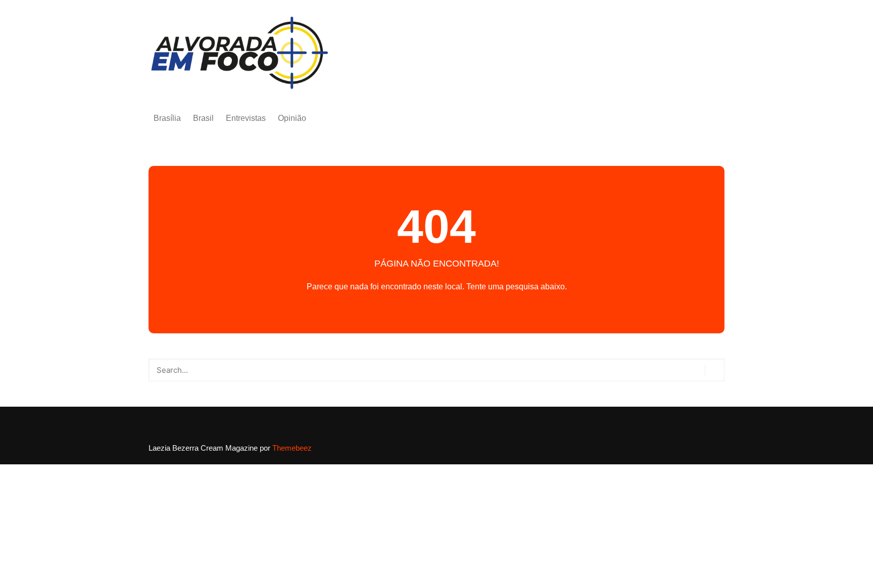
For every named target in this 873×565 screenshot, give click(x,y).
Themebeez (292, 448)
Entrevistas (246, 118)
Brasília (167, 118)
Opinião (292, 118)
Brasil (203, 118)
